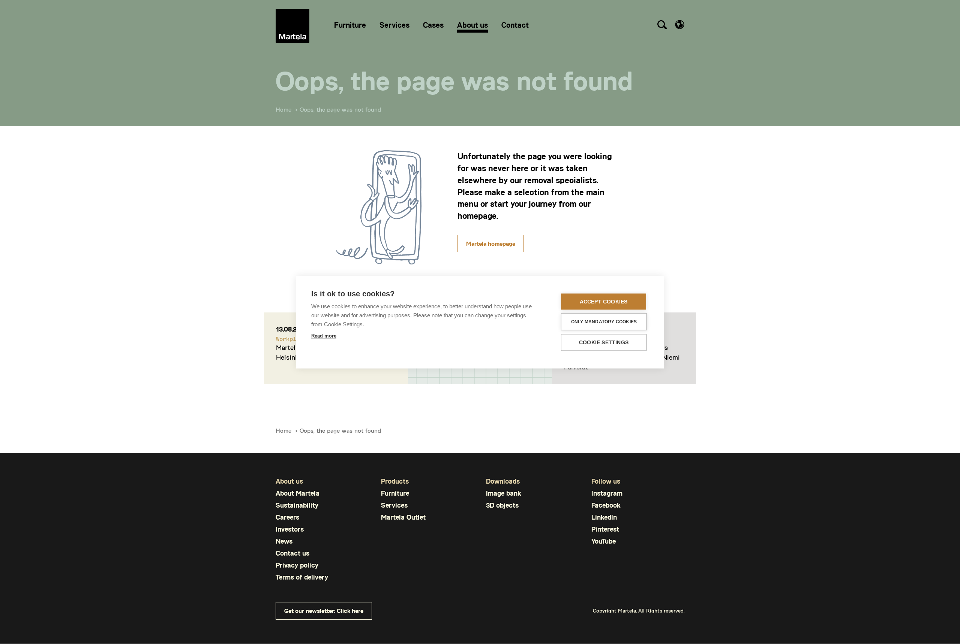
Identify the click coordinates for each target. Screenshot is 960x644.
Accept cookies (604, 301)
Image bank (503, 493)
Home (283, 109)
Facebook (605, 505)
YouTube (603, 541)
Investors (290, 529)
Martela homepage (490, 243)
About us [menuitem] (472, 24)
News (284, 541)
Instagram (606, 493)
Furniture (395, 493)
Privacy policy (297, 565)
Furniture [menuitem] (350, 24)
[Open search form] (662, 25)
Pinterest (605, 529)
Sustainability (297, 505)
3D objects (502, 505)
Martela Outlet (403, 517)
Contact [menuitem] (515, 24)
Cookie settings (603, 342)
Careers (287, 517)
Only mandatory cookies (604, 321)
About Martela (298, 493)
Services (394, 505)
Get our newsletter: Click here (323, 610)
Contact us (292, 553)
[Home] (292, 26)
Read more (323, 335)
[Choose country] (679, 24)
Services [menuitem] (395, 24)
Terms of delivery (302, 577)
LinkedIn (604, 517)
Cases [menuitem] (433, 24)
